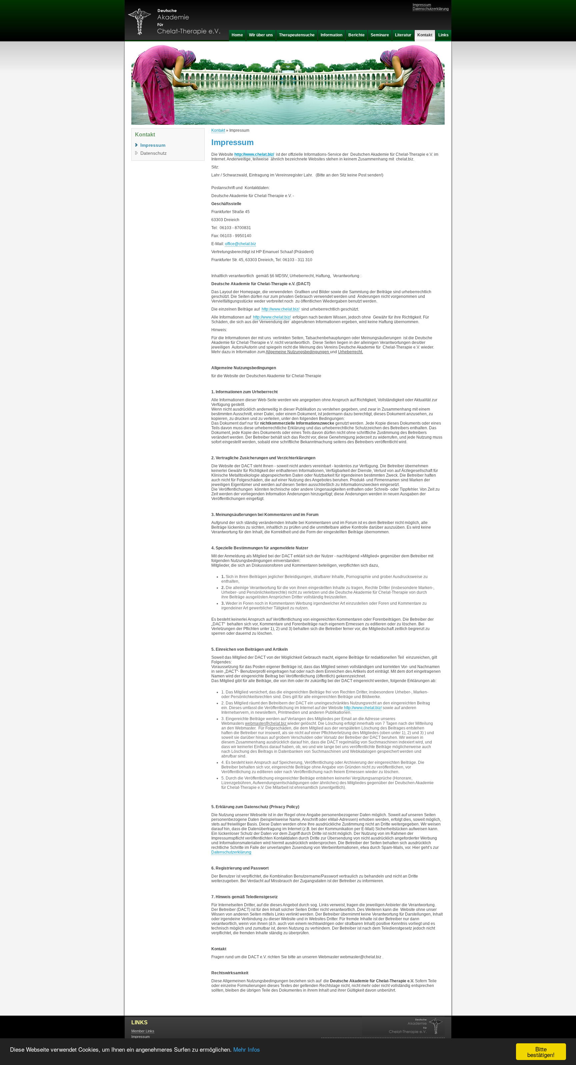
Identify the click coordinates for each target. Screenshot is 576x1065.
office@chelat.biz (240, 243)
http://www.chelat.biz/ (254, 154)
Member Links (142, 1031)
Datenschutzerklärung (431, 9)
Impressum (422, 5)
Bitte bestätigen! (541, 1052)
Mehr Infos (246, 1049)
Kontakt (218, 130)
